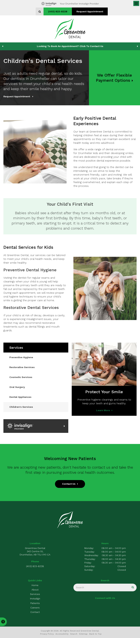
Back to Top (95, 634)
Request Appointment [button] (89, 11)
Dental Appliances (20, 397)
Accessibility (61, 634)
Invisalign (35, 598)
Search (73, 634)
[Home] (70, 29)
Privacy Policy (47, 634)
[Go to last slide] (2, 46)
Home (35, 585)
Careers (35, 607)
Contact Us (68, 483)
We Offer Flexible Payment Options (114, 78)
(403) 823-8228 (57, 11)
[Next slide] (137, 46)
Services (35, 594)
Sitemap (83, 634)
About (35, 589)
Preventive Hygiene (21, 357)
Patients (35, 603)
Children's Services (21, 407)
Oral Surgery (17, 387)
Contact (35, 612)
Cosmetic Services (20, 377)
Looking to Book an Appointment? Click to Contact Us (70, 46)
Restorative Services (22, 367)
